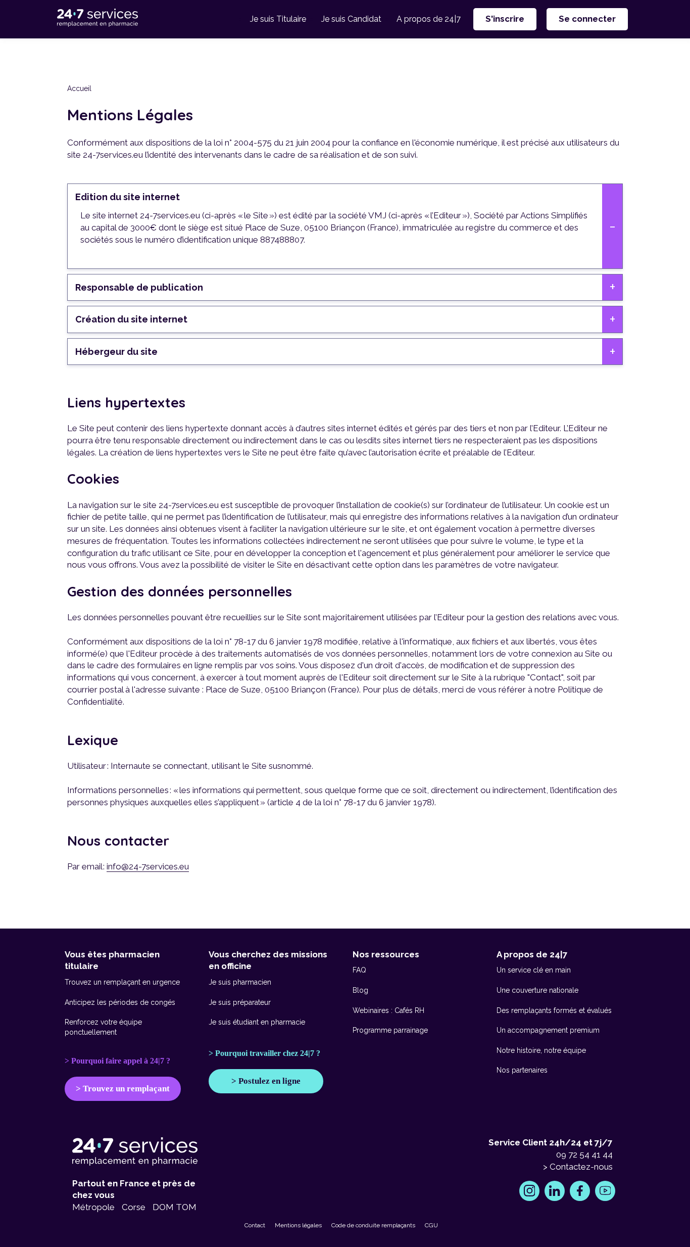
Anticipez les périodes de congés (120, 1002)
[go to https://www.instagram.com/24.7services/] (529, 1191)
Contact (254, 1225)
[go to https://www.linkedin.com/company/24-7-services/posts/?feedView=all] (555, 1191)
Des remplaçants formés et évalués (554, 1010)
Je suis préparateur (240, 1002)
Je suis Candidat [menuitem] (351, 19)
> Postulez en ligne (266, 1081)
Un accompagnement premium (548, 1030)
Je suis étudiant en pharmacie (257, 1022)
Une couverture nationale (537, 990)
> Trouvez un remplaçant (123, 1088)
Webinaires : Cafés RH (388, 1010)
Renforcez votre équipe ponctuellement (103, 1027)
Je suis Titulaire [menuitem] (278, 19)
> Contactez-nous (578, 1167)
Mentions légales (298, 1225)
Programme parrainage (390, 1030)
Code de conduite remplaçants (373, 1225)
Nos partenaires (522, 1070)
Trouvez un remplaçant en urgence (122, 982)
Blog (360, 990)
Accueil (79, 88)
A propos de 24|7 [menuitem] (429, 19)
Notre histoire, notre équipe (541, 1050)
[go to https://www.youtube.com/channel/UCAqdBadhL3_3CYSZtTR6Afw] (605, 1191)
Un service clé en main (534, 970)
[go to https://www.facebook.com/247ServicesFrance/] (580, 1191)
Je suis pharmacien (240, 982)
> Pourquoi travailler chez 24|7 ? (264, 1053)
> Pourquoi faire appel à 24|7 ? (117, 1060)
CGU (431, 1225)
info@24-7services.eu (148, 866)
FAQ (359, 970)
